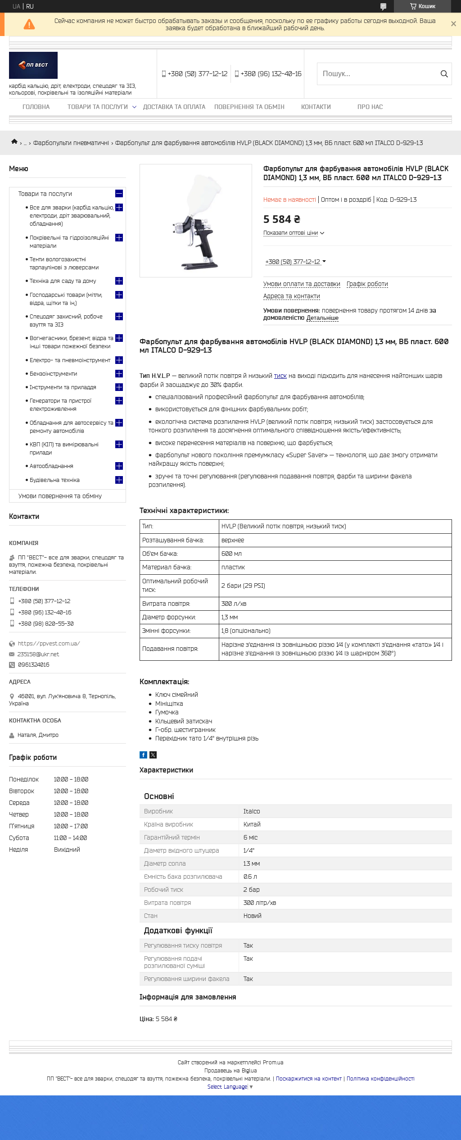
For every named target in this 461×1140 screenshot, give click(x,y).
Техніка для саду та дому (63, 280)
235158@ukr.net (38, 654)
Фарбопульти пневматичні (71, 142)
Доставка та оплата (174, 106)
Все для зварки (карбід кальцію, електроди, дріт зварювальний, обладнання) (72, 215)
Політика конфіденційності (381, 1078)
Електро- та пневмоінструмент (70, 360)
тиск (280, 375)
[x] (153, 756)
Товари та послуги (98, 106)
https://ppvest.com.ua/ (49, 643)
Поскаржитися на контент (309, 1078)
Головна (36, 106)
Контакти (316, 106)
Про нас (370, 106)
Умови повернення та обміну (60, 496)
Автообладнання (51, 466)
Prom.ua (273, 1062)
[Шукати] (444, 74)
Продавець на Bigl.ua (230, 1070)
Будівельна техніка (55, 480)
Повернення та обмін (249, 106)
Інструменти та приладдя (63, 387)
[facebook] (143, 756)
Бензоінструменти (53, 373)
